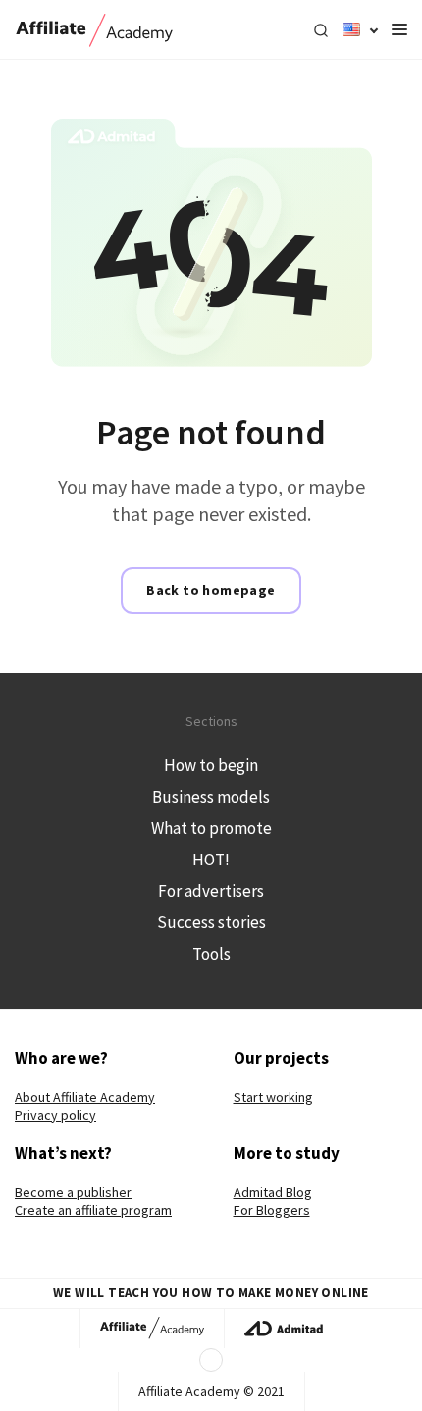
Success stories (211, 922)
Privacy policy (55, 1115)
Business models (211, 797)
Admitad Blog (273, 1192)
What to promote (211, 828)
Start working (273, 1097)
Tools (211, 954)
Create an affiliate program (93, 1210)
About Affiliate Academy (85, 1097)
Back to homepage (210, 590)
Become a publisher (73, 1192)
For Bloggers (272, 1210)
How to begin (211, 765)
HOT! (211, 859)
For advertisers (211, 891)
